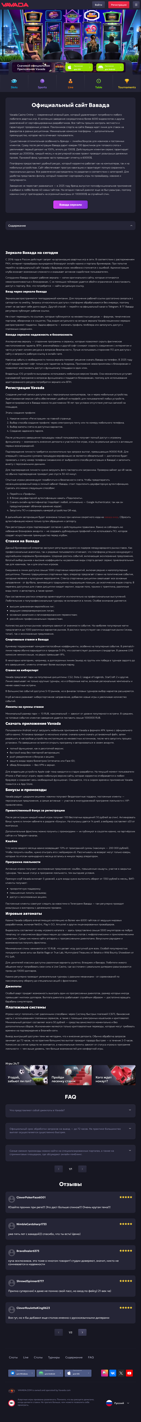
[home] (15, 5)
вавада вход (111, 517)
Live (25, 1357)
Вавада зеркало (70, 204)
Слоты (13, 1357)
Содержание (74, 1357)
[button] (137, 42)
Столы (38, 1357)
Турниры (54, 1357)
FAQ (91, 1357)
